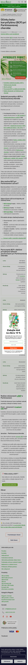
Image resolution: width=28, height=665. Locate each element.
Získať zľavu (13, 348)
